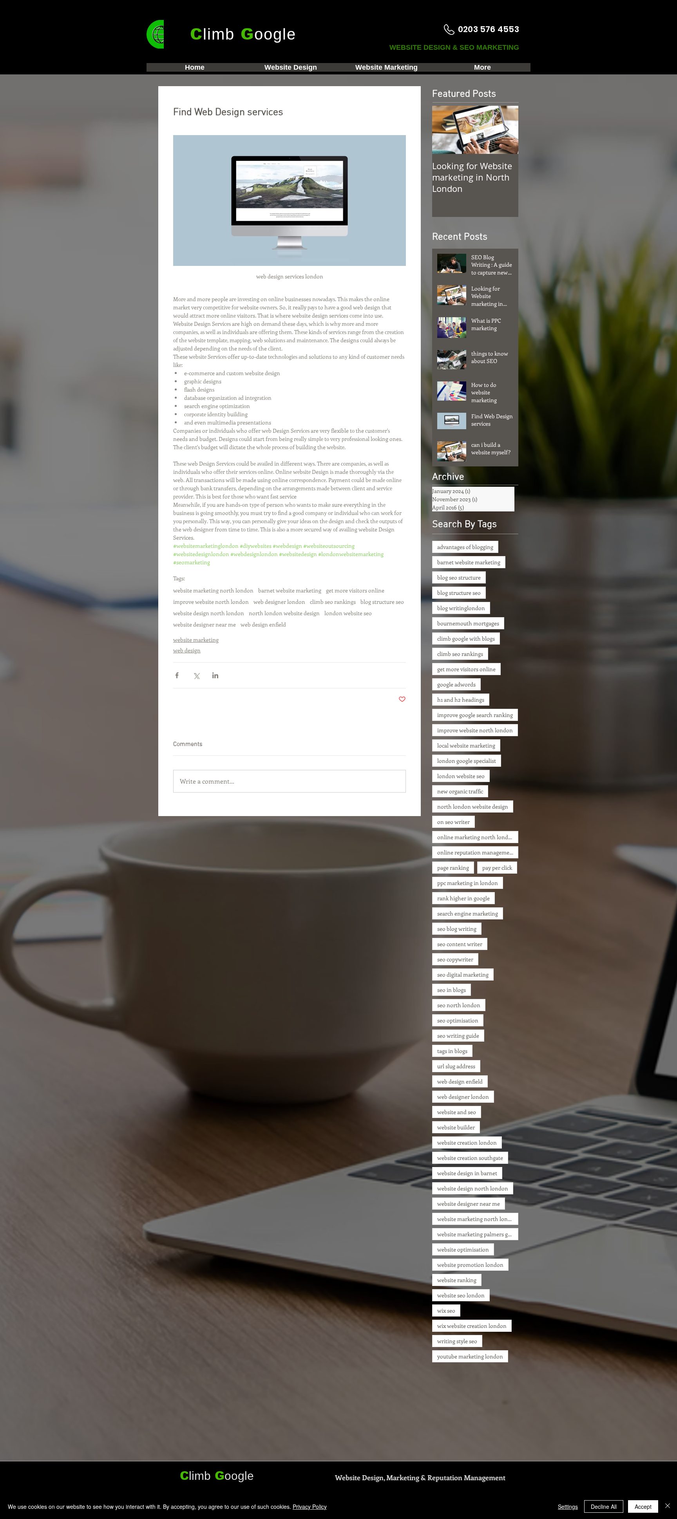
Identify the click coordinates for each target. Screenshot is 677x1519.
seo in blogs (451, 989)
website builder (456, 1127)
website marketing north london (213, 590)
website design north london (208, 613)
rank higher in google (463, 898)
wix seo (446, 1310)
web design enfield (263, 624)
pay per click (497, 867)
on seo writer (453, 821)
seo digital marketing (463, 974)
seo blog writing (456, 928)
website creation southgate (470, 1157)
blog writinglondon (461, 608)
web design (187, 650)
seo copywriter (455, 959)
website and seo (456, 1112)
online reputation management (476, 852)
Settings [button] (568, 1506)
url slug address (456, 1066)
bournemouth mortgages (468, 623)
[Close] (667, 1506)
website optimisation (463, 1249)
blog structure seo (382, 601)
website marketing (196, 639)
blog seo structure (459, 577)
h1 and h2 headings (460, 699)
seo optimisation (457, 1020)
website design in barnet (467, 1173)
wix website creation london (472, 1325)
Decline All (604, 1506)
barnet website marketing (289, 590)
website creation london (467, 1142)
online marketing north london (476, 837)
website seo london (461, 1295)
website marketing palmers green (477, 1234)
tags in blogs (452, 1051)
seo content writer (459, 944)
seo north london (458, 1005)
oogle (239, 1475)
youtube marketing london (470, 1356)
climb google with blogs (466, 638)
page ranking (453, 867)
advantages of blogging (465, 547)
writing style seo (457, 1341)
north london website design (284, 613)
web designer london (279, 601)
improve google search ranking (475, 715)
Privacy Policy (310, 1506)
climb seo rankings (333, 601)
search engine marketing (467, 913)
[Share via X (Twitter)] (196, 675)
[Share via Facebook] (177, 675)
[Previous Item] (444, 130)
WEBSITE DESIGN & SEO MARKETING (455, 47)
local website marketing (466, 745)
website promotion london (470, 1264)
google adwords (456, 684)
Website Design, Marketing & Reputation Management (420, 1477)
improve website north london (211, 601)
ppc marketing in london (467, 883)
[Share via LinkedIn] (215, 675)
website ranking (456, 1280)
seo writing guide (458, 1035)
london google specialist (466, 760)
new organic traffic (460, 791)
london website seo (348, 613)
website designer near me (204, 624)
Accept (643, 1506)
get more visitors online (355, 590)
